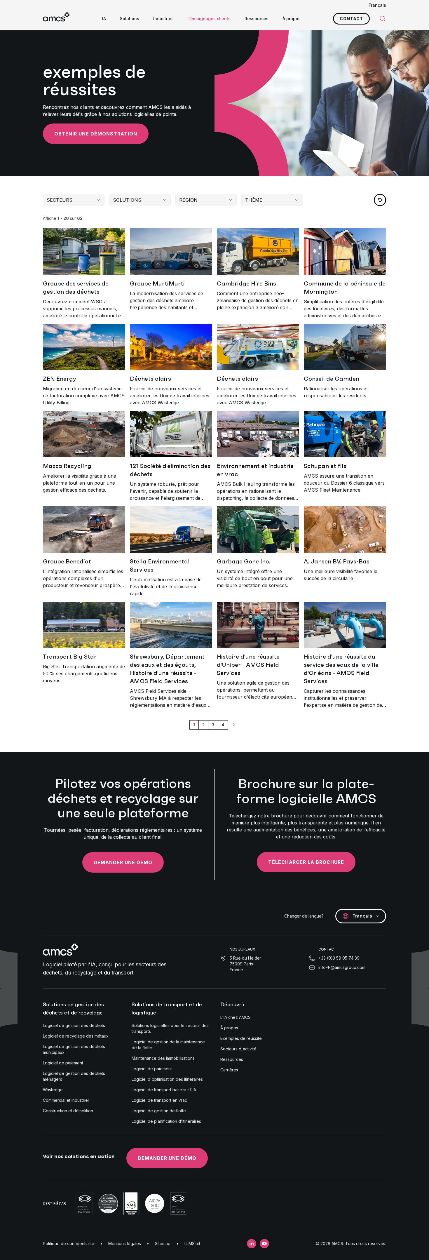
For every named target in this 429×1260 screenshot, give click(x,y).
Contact (351, 18)
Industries (163, 18)
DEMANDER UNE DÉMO (167, 1158)
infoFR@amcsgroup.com (341, 967)
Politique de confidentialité (68, 1243)
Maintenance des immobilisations (163, 1058)
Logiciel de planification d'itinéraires (166, 1121)
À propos (291, 18)
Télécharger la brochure (306, 862)
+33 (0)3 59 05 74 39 (339, 958)
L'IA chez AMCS (235, 1017)
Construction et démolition (68, 1110)
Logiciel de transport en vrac (159, 1100)
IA (104, 18)
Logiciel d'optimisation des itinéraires (167, 1079)
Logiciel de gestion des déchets (74, 1025)
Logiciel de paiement (63, 1062)
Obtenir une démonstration (95, 134)
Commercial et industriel (66, 1100)
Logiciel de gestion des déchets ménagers (74, 1076)
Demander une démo (123, 862)
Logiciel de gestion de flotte (159, 1110)
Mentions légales (124, 1243)
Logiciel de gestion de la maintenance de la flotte (168, 1044)
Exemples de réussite (241, 1038)
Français (377, 5)
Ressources (256, 18)
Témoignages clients (209, 18)
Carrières (229, 1069)
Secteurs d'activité (238, 1048)
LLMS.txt (192, 1243)
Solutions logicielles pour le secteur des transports (170, 1028)
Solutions (129, 18)
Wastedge (53, 1089)
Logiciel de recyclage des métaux (76, 1035)
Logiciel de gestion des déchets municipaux (74, 1049)
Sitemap (162, 1243)
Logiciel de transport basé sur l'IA (164, 1089)
